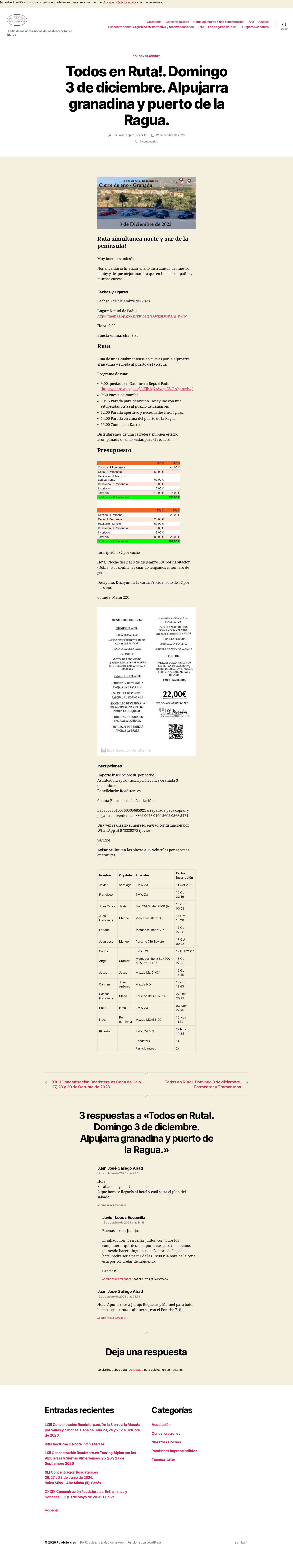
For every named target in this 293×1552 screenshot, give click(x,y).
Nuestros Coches (166, 1442)
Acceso (263, 22)
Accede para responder (111, 1205)
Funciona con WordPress (144, 1542)
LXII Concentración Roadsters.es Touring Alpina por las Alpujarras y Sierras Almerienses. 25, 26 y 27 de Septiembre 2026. (90, 1458)
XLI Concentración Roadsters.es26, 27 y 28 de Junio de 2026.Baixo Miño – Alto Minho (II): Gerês (73, 1477)
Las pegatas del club (222, 27)
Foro (201, 27)
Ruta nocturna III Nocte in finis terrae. (75, 1444)
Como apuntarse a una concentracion (218, 22)
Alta (251, 22)
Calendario (154, 22)
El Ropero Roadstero (255, 27)
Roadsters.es (66, 1542)
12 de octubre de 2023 (170, 135)
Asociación (161, 1425)
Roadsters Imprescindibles (174, 1451)
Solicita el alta (126, 2)
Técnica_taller (163, 1459)
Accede (108, 2)
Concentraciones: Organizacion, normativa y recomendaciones (151, 27)
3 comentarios (149, 141)
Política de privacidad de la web (101, 1542)
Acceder (51, 1510)
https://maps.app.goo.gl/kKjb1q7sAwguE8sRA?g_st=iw (142, 316)
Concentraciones (177, 22)
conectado (136, 1369)
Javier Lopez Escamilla (132, 135)
